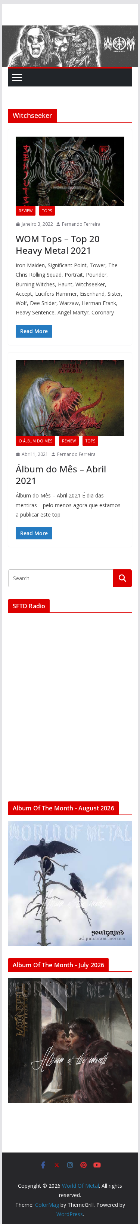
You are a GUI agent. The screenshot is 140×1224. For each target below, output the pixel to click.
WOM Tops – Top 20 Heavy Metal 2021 (58, 244)
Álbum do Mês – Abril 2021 (61, 475)
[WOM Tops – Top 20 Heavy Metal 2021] (70, 171)
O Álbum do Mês (35, 441)
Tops (47, 210)
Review (25, 210)
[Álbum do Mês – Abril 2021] (70, 398)
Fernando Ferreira (81, 224)
